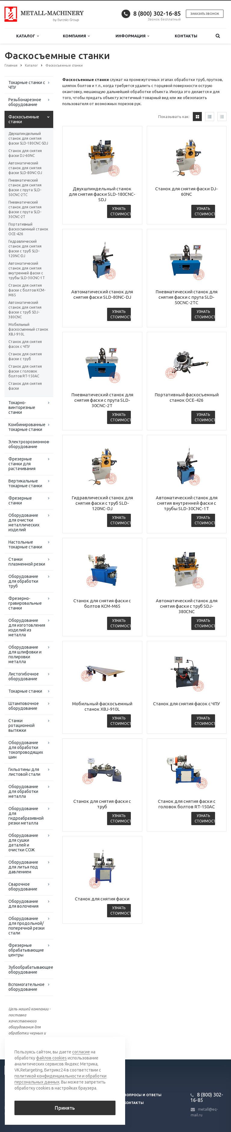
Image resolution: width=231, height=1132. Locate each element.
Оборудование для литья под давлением (23, 867)
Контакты (186, 36)
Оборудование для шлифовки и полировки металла (25, 654)
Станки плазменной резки (26, 561)
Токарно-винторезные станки (21, 407)
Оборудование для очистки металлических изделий (23, 522)
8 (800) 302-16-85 (157, 13)
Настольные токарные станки (25, 544)
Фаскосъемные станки (23, 119)
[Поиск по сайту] (217, 36)
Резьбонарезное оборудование (24, 102)
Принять (65, 1108)
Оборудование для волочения (23, 904)
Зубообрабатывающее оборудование (30, 970)
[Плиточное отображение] (197, 116)
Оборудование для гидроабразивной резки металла (26, 815)
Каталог (26, 36)
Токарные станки (25, 691)
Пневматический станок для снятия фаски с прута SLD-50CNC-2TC (25, 187)
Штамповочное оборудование (23, 706)
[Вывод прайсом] (221, 116)
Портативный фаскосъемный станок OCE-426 (28, 229)
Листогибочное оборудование (23, 676)
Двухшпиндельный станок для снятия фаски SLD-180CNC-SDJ (28, 138)
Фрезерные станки (20, 500)
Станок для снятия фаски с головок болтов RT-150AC (25, 371)
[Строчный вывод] (209, 116)
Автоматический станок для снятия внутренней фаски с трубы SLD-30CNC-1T (26, 270)
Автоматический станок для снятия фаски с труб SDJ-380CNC (25, 310)
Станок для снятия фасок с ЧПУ (25, 344)
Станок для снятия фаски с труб (25, 356)
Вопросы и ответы (143, 1095)
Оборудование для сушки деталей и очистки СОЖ (23, 842)
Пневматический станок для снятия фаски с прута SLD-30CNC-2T (25, 209)
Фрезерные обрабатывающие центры (26, 950)
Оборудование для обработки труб (23, 581)
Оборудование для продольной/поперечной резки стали (26, 925)
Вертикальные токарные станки (25, 483)
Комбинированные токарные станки (26, 427)
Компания (75, 36)
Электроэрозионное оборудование (28, 444)
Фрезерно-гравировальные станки (25, 603)
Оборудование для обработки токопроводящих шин (25, 749)
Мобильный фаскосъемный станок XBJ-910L (28, 329)
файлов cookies (51, 1058)
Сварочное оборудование (22, 886)
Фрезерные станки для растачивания (21, 464)
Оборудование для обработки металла (23, 791)
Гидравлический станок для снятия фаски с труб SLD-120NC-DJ (25, 248)
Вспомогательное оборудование (26, 987)
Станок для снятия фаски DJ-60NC (25, 153)
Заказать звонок (204, 13)
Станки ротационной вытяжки (21, 725)
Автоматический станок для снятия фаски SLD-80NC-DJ (25, 168)
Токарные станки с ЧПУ (26, 85)
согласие (81, 1051)
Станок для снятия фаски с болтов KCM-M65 (26, 290)
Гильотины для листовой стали (24, 772)
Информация (131, 36)
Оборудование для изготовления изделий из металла (26, 627)
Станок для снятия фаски (25, 386)
